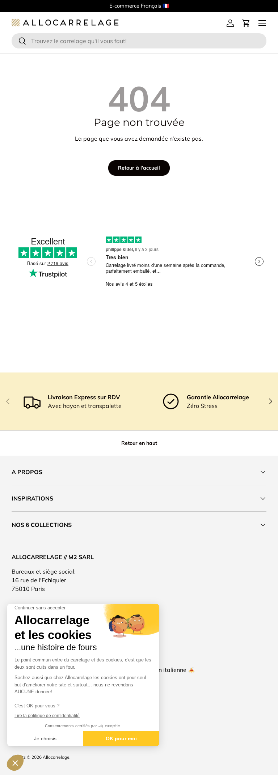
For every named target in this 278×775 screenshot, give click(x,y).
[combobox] (139, 40)
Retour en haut (139, 443)
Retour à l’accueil (139, 168)
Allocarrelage (56, 757)
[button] (246, 23)
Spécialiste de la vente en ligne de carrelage (215, 6)
